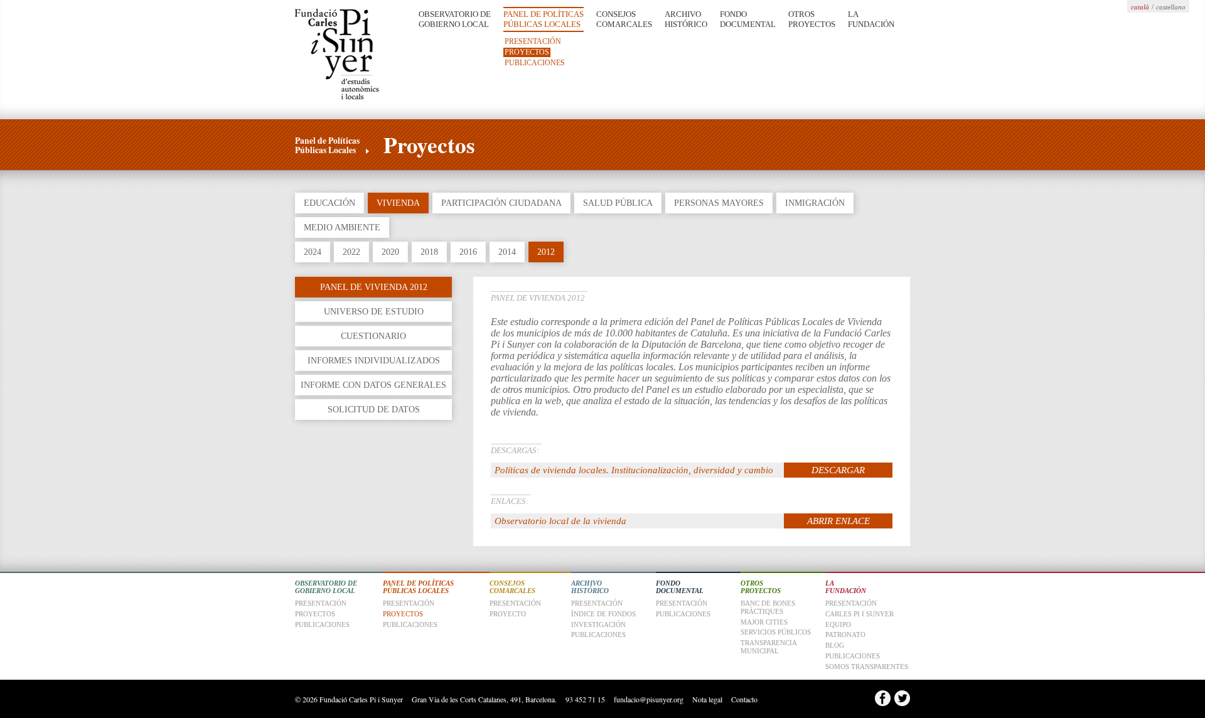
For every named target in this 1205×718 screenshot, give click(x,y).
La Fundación (871, 19)
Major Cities (764, 622)
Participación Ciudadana (501, 203)
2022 (351, 252)
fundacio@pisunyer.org (648, 699)
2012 (546, 252)
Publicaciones (535, 63)
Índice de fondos (603, 614)
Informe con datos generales (373, 385)
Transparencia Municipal (768, 647)
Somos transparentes (866, 666)
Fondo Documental (748, 19)
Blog (834, 645)
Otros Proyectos (811, 19)
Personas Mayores (719, 203)
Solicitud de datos (374, 409)
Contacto (744, 699)
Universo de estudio (374, 311)
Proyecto (508, 614)
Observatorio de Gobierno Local (455, 19)
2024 (312, 252)
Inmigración (815, 203)
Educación (329, 203)
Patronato (845, 634)
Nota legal (707, 699)
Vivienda (398, 203)
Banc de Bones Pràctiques (768, 607)
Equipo (838, 624)
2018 (429, 252)
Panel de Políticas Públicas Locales (543, 19)
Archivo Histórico (686, 19)
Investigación (598, 624)
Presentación (533, 41)
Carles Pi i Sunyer (859, 614)
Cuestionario (373, 336)
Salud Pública (618, 203)
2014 (507, 252)
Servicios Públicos (776, 632)
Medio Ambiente (342, 227)
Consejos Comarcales (624, 19)
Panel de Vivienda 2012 (373, 287)
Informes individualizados (374, 360)
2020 (390, 252)
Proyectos (527, 52)
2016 (468, 252)
